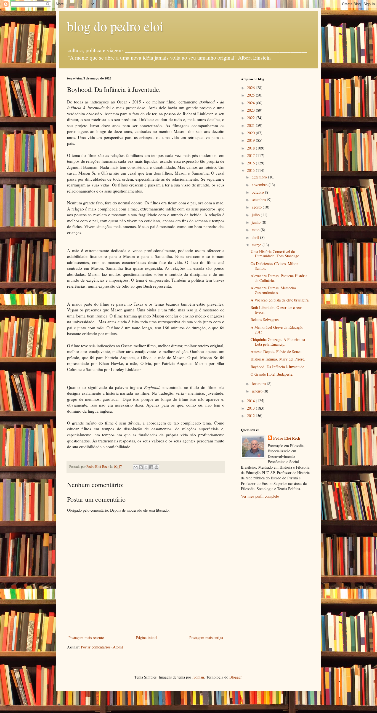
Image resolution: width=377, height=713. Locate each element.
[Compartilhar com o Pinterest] (156, 467)
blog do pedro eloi (115, 26)
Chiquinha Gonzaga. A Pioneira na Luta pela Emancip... (278, 342)
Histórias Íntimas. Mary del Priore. (278, 359)
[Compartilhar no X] (146, 467)
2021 (251, 125)
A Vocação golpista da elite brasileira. (280, 300)
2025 (251, 95)
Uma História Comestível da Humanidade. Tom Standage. (275, 254)
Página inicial (146, 637)
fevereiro (259, 383)
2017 (251, 155)
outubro (258, 192)
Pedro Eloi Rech (286, 438)
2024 (251, 102)
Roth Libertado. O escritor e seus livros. (276, 310)
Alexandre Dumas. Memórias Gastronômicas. (273, 290)
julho (256, 214)
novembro (260, 184)
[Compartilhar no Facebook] (151, 467)
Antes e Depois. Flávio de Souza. (276, 351)
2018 (251, 148)
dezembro (260, 177)
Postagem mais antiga (206, 637)
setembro (259, 199)
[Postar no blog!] (141, 467)
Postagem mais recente (86, 637)
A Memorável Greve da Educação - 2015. (278, 330)
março (257, 244)
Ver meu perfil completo (260, 496)
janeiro (258, 391)
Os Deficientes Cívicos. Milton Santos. (274, 266)
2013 (251, 408)
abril (256, 237)
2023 (251, 110)
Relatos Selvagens (264, 319)
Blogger (235, 677)
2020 (251, 132)
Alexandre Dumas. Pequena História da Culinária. (279, 278)
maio (256, 229)
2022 (251, 117)
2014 (251, 400)
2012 (251, 415)
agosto (257, 207)
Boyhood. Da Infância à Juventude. (278, 366)
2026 (251, 87)
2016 (251, 162)
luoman (198, 677)
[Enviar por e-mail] (135, 467)
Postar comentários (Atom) (102, 647)
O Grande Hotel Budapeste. (272, 374)
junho (257, 222)
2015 (251, 170)
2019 (251, 140)
